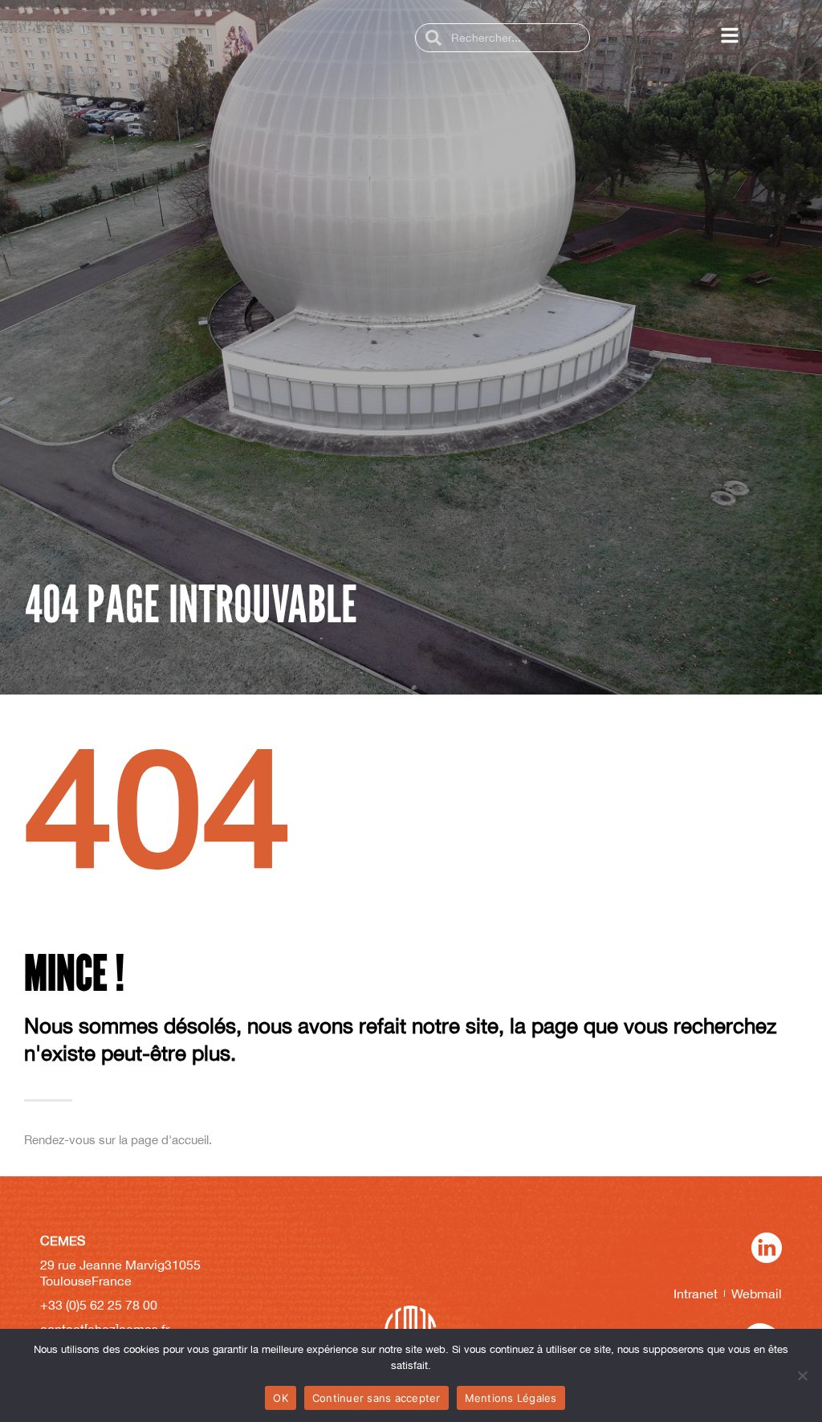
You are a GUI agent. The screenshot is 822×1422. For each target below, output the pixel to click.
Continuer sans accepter (376, 1397)
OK (280, 1397)
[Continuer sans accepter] (802, 1375)
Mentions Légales (511, 1397)
